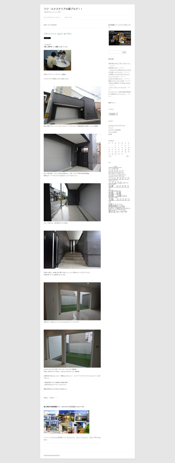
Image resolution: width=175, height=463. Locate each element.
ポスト (110, 180)
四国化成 (116, 191)
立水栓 (118, 209)
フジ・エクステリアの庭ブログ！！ (63, 8)
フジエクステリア (119, 178)
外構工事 (124, 196)
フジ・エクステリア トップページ (52, 17)
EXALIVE (110, 167)
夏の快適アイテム (113, 68)
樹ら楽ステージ (112, 208)
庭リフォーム (116, 204)
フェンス (122, 176)
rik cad (120, 167)
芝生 (122, 209)
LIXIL (115, 166)
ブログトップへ (68, 17)
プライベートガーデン (82, 437)
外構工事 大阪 (112, 197)
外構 (120, 191)
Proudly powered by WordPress (52, 455)
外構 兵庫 (114, 192)
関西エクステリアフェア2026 (116, 81)
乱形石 (109, 184)
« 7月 (109, 156)
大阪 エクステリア (119, 200)
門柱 (125, 211)
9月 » (127, 156)
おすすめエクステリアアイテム (116, 125)
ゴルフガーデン (70, 437)
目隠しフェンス (112, 209)
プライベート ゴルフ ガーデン (58, 33)
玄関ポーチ (127, 208)
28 (112, 154)
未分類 (110, 134)
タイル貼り (111, 176)
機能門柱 (119, 208)
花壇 (124, 209)
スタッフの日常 (112, 132)
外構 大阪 (115, 195)
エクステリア (116, 171)
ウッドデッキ (113, 169)
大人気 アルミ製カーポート (115, 78)
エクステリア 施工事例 (56, 437)
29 (115, 154)
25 (125, 152)
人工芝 (91, 437)
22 (115, 152)
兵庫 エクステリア (118, 187)
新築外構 (112, 206)
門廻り (118, 212)
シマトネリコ (112, 175)
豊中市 (112, 211)
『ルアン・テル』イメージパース (117, 87)
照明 (124, 208)
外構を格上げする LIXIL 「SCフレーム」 (119, 63)
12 (128, 147)
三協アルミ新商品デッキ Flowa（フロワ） (119, 83)
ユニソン (115, 180)
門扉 (121, 211)
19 (128, 149)
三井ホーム (125, 182)
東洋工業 (119, 206)
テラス (116, 176)
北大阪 (111, 190)
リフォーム (115, 182)
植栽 (123, 206)
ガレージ (120, 173)
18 (125, 149)
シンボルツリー (121, 175)
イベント (110, 127)
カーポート (112, 173)
